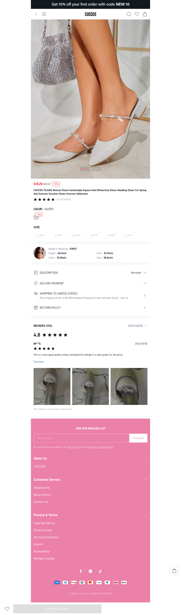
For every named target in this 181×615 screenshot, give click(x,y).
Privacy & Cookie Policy (100, 446)
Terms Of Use (75, 446)
